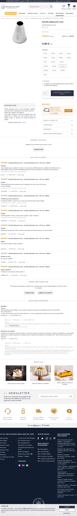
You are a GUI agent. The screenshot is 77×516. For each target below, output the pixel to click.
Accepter (67, 507)
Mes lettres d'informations (46, 461)
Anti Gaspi (3, 440)
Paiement (21, 445)
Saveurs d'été (4, 445)
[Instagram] (47, 438)
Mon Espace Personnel (43, 444)
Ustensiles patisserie (18, 18)
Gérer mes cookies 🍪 (25, 454)
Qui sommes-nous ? (24, 440)
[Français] (19, 465)
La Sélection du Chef (7, 457)
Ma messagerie (43, 449)
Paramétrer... (67, 513)
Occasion (3, 443)
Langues (22, 461)
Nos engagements (24, 443)
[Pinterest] (55, 438)
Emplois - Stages (23, 456)
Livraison (29, 445)
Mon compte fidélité (44, 454)
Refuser (67, 510)
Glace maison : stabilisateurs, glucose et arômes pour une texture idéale (65, 474)
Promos (2, 452)
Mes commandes (43, 451)
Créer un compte (45, 293)
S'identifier (38, 149)
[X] (51, 438)
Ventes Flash (4, 450)
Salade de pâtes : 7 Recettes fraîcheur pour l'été (67, 486)
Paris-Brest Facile (14, 325)
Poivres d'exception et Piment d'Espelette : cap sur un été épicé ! (66, 462)
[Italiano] (27, 465)
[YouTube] (43, 438)
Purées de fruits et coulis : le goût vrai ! (66, 495)
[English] (23, 465)
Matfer (45, 32)
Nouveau (3, 447)
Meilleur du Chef (26, 434)
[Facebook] (39, 438)
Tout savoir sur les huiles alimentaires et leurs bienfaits (65, 491)
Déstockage (4, 438)
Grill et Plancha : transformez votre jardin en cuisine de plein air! (67, 468)
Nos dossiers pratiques (63, 435)
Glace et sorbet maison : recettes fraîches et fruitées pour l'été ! (66, 481)
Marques (3, 454)
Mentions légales (23, 451)
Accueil (3, 18)
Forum (2, 459)
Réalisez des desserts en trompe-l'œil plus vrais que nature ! (66, 450)
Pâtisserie (8, 18)
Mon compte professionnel (46, 458)
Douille (27, 18)
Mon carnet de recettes (45, 456)
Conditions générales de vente (26, 448)
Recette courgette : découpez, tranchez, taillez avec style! (66, 456)
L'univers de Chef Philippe (26, 438)
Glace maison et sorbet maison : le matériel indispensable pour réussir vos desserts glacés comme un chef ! (66, 443)
